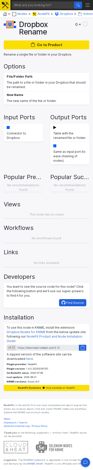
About (7, 418)
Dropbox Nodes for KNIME (26, 332)
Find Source (74, 303)
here (29, 359)
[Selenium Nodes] (54, 447)
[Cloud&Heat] (16, 447)
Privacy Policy (39, 426)
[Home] (5, 14)
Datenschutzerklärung (17, 426)
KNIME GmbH (35, 463)
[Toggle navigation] (88, 5)
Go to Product (49, 44)
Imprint (23, 422)
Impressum (10, 422)
